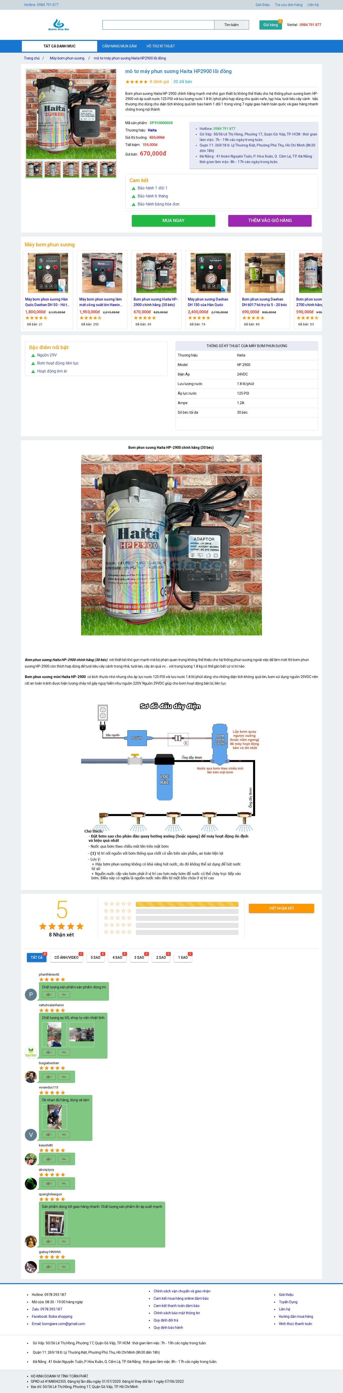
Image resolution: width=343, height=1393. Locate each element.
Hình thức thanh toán (295, 1324)
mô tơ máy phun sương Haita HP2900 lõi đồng (130, 58)
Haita (152, 130)
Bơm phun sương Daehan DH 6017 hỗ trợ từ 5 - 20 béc (210, 302)
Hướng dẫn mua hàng (296, 1316)
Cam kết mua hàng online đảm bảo (181, 1298)
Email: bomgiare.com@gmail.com (58, 1324)
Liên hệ (313, 5)
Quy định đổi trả (166, 1320)
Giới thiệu (263, 5)
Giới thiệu (286, 1295)
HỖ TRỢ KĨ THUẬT (161, 46)
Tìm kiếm (231, 25)
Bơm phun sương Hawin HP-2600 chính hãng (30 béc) (316, 302)
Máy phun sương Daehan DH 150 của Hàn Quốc (154, 302)
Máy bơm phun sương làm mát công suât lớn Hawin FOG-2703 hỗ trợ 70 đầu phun (46, 302)
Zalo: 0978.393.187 (47, 1309)
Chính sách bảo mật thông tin (177, 1313)
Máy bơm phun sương (67, 58)
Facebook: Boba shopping (52, 1316)
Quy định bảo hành (168, 1328)
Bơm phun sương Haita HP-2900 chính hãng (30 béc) (101, 302)
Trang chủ (34, 58)
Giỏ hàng (270, 25)
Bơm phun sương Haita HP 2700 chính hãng (263, 302)
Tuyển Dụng (288, 1302)
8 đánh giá (159, 81)
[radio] (42, 926)
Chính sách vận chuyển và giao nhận (182, 1291)
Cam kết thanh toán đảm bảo (177, 1306)
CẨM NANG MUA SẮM (119, 46)
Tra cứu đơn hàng (289, 5)
